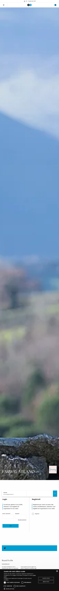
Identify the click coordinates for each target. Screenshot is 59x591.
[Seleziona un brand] (29, 5)
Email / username (6, 513)
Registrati (37, 514)
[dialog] (29, 580)
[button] (20, 589)
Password (17, 513)
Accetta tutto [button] (46, 578)
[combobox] (57, 571)
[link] (55, 5)
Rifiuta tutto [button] (46, 581)
